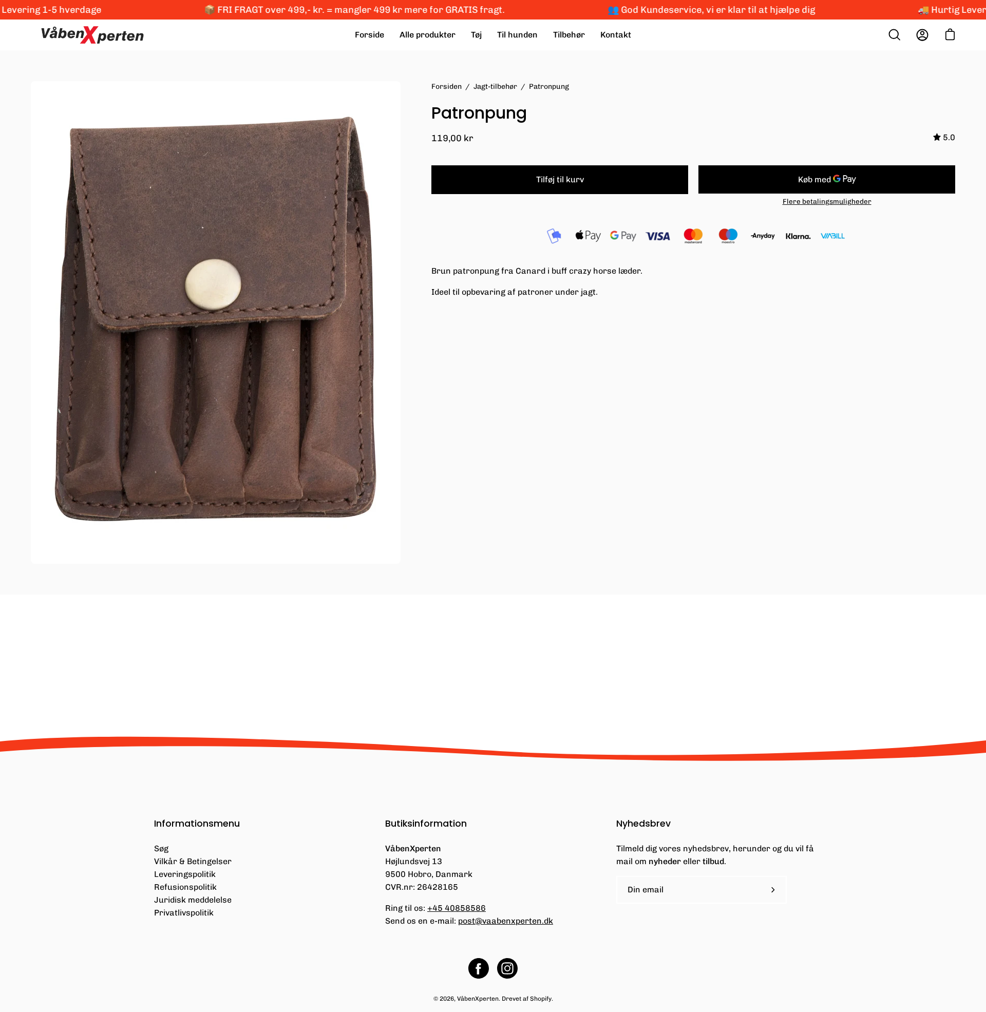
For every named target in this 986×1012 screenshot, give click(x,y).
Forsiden (446, 86)
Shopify (541, 998)
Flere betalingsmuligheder (827, 201)
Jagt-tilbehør (495, 86)
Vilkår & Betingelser (193, 861)
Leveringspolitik (185, 874)
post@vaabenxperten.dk (505, 921)
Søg (161, 848)
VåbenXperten (478, 998)
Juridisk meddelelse (193, 900)
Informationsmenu (197, 823)
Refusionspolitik (185, 887)
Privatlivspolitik (184, 913)
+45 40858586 (456, 908)
